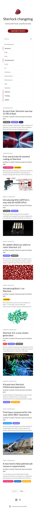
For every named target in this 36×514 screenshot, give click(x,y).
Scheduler (7, 88)
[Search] (31, 39)
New (5, 84)
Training (7, 96)
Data (5, 56)
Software (7, 92)
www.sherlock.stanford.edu (18, 23)
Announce (8, 48)
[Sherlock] (18, 12)
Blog (5, 52)
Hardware (7, 72)
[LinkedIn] (17, 499)
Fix (5, 68)
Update (7, 100)
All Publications (9, 44)
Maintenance (8, 80)
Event (6, 64)
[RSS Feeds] (20, 499)
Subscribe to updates (18, 31)
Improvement (8, 76)
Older (21, 491)
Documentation (9, 60)
